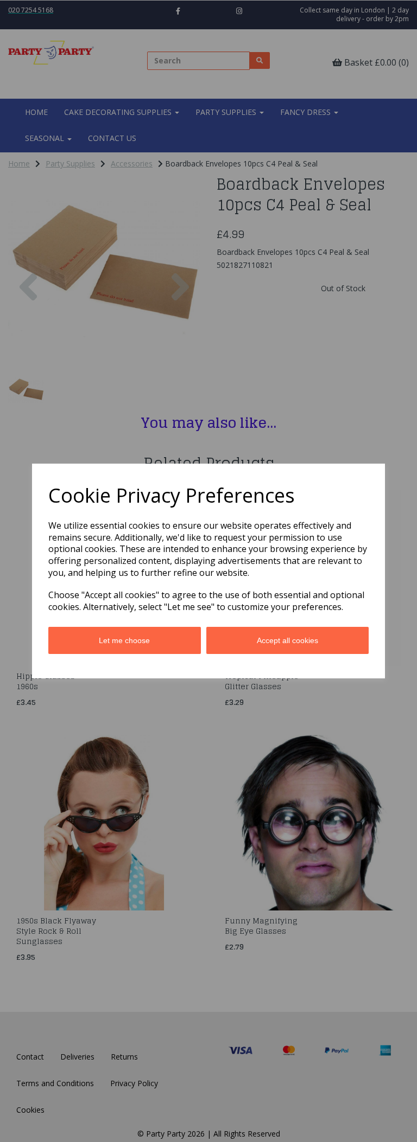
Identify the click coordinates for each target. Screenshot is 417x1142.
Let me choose (124, 640)
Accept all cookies (287, 640)
